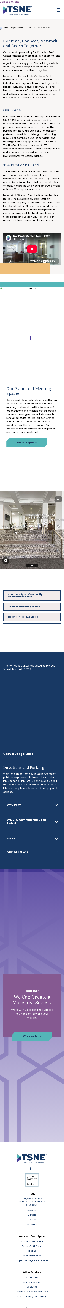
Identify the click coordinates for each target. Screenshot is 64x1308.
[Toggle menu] (58, 10)
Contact (32, 1219)
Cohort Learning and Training (32, 1296)
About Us (32, 1210)
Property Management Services (32, 1260)
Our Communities (32, 1255)
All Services (32, 1277)
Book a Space (27, 442)
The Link (32, 1250)
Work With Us (32, 1224)
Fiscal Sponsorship (32, 1282)
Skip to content (9, 2)
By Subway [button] (14, 805)
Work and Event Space (32, 1241)
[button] (30, 338)
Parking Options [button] (17, 852)
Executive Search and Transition (32, 1291)
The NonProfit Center (32, 1246)
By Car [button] (11, 838)
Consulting (32, 1286)
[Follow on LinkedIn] (31, 1168)
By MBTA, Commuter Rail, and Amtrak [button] (26, 821)
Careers (32, 1214)
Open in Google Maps (18, 754)
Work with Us (32, 1036)
